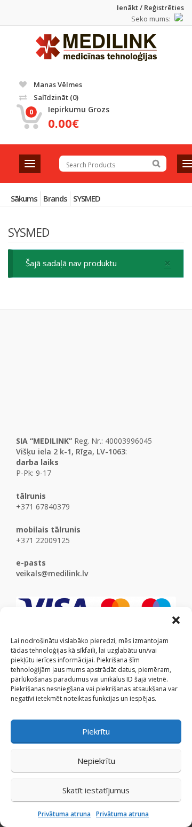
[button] (176, 620)
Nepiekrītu (96, 760)
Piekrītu (96, 731)
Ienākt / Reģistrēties (150, 8)
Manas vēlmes (57, 84)
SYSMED (86, 198)
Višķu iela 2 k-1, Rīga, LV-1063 (70, 451)
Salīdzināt (55, 97)
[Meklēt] (156, 164)
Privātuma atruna (64, 813)
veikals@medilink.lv (52, 573)
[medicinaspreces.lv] (96, 47)
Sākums (24, 198)
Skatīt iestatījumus (96, 790)
